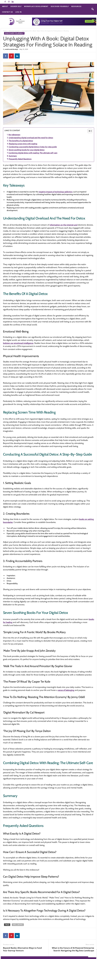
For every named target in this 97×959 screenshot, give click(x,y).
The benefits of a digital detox (21, 141)
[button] (92, 9)
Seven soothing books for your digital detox (26, 150)
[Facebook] (5, 2)
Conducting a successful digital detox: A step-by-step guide (33, 147)
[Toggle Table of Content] (88, 131)
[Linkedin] (12, 2)
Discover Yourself (60, 6)
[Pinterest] (11, 56)
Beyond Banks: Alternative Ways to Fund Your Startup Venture (22, 949)
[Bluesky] (16, 2)
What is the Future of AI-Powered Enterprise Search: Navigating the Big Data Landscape (73, 949)
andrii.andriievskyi (11, 49)
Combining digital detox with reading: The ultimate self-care (33, 153)
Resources (76, 6)
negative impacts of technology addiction (55, 192)
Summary (13, 156)
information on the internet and (63, 225)
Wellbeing (18, 925)
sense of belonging (66, 690)
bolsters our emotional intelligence (18, 343)
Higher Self (16, 6)
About (5, 6)
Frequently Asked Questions (20, 159)
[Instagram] (8, 2)
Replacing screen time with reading (23, 144)
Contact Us (7, 12)
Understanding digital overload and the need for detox (31, 138)
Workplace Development (36, 6)
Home (5, 31)
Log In (18, 12)
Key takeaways (14, 134)
